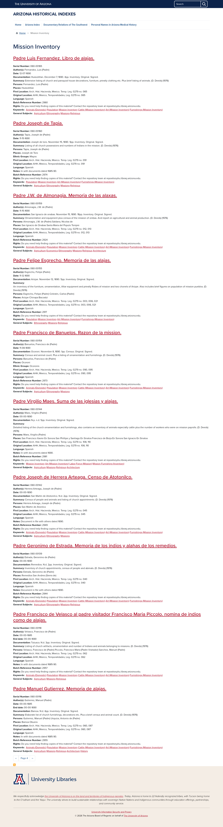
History (84, 751)
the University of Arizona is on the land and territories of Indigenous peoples (84, 796)
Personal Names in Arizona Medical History (114, 25)
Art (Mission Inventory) (117, 109)
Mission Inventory (68, 109)
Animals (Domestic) (36, 109)
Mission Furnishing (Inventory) (108, 463)
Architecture (99, 250)
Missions (65, 113)
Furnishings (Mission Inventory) (146, 109)
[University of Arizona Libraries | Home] (44, 779)
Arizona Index (32, 25)
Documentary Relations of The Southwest (65, 25)
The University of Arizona (136, 815)
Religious (75, 113)
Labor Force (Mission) (80, 463)
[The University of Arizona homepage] (33, 4)
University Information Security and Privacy (111, 812)
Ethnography (53, 113)
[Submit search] (204, 4)
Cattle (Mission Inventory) (91, 109)
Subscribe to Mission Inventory (14, 765)
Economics (52, 250)
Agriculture (40, 113)
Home (18, 25)
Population (52, 109)
